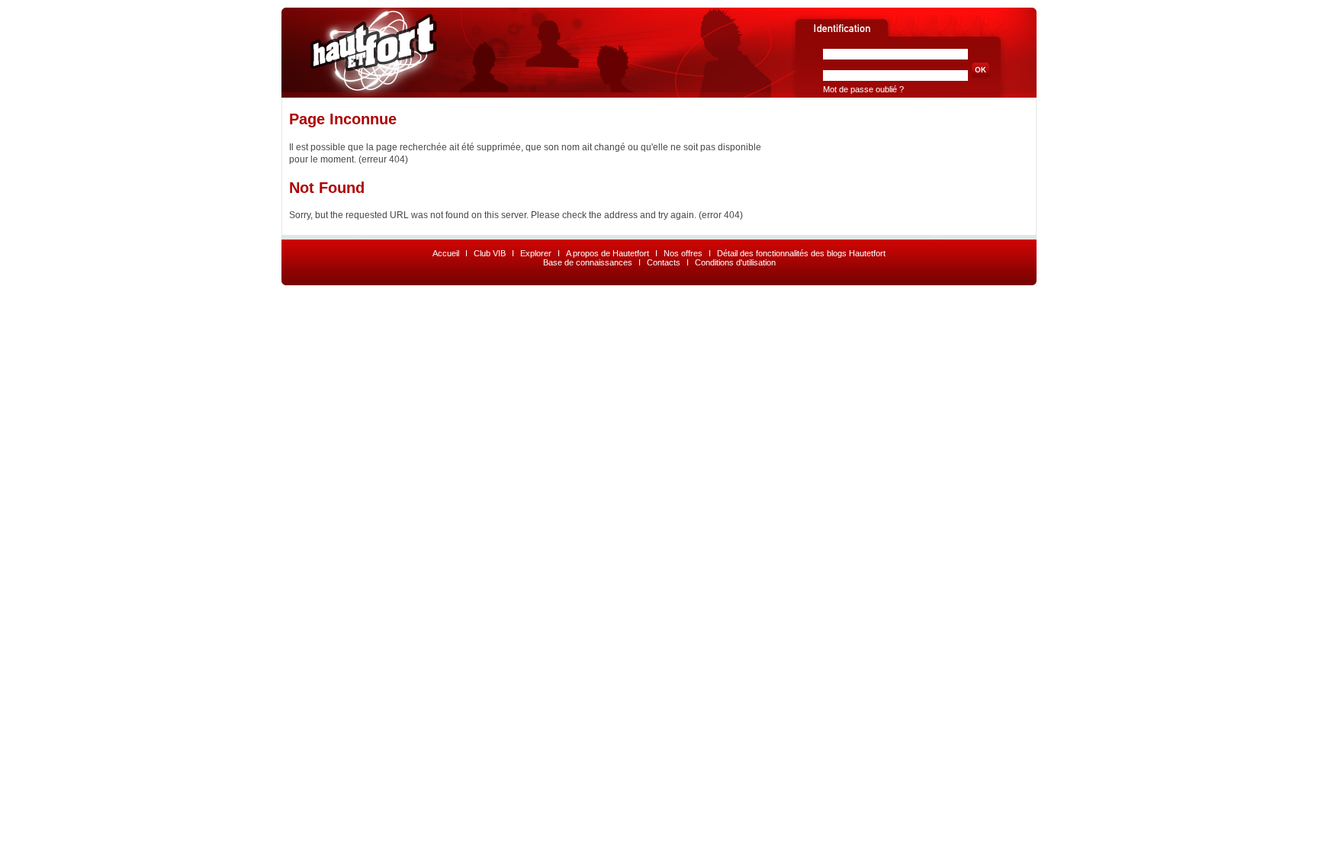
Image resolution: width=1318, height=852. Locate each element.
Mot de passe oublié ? (863, 89)
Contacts (663, 262)
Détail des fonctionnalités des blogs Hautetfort (801, 253)
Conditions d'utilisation (735, 262)
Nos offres (683, 253)
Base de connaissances (587, 262)
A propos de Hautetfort (607, 253)
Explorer (535, 253)
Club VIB (490, 253)
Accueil (445, 253)
